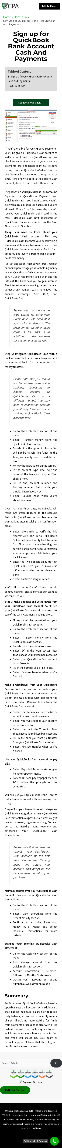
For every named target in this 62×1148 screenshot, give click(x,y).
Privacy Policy (46, 1134)
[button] (50, 6)
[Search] (56, 1063)
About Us (13, 1134)
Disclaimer (29, 1134)
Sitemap (33, 1138)
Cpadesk (48, 1138)
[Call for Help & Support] (54, 1141)
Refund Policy (16, 1138)
